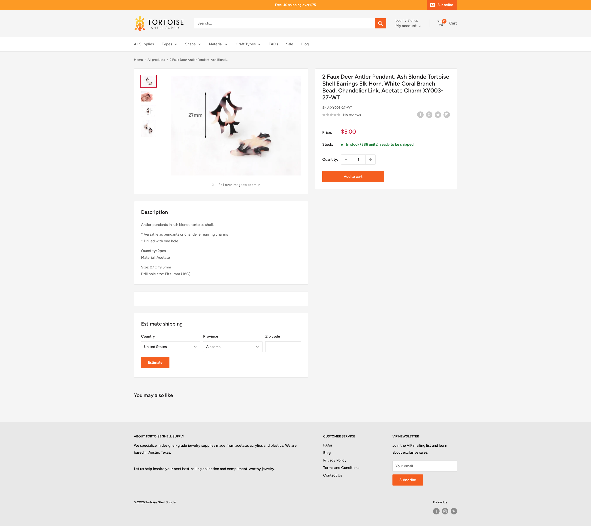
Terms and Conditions (341, 467)
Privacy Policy (335, 460)
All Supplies (144, 44)
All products (156, 60)
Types (167, 44)
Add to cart (353, 176)
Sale (289, 44)
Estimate (155, 362)
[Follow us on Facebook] (436, 511)
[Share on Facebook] (420, 114)
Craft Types (246, 44)
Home (138, 60)
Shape (190, 44)
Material (216, 44)
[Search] (380, 23)
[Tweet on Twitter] (438, 114)
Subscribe (445, 5)
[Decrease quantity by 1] (346, 159)
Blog (305, 44)
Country (148, 336)
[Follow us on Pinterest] (454, 511)
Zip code (272, 336)
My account (406, 25)
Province (210, 336)
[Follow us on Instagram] (445, 511)
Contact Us (332, 475)
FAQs (273, 44)
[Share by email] (446, 114)
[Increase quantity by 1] (370, 159)
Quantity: (330, 159)
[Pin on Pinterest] (429, 114)
